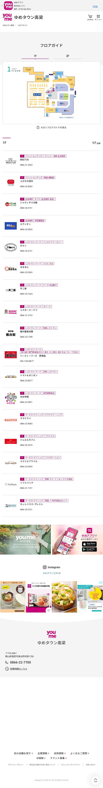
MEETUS (24, 159)
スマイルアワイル (28, 461)
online (90, 17)
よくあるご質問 (78, 753)
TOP (95, 780)
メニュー (98, 17)
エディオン (25, 224)
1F (35, 56)
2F (67, 56)
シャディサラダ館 (28, 202)
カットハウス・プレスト (31, 504)
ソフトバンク (26, 483)
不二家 (23, 288)
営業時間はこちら (18, 669)
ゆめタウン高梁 (8, 25)
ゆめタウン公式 (50, 573)
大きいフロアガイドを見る (53, 127)
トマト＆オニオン (28, 375)
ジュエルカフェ (27, 440)
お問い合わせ (90, 765)
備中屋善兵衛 (26, 331)
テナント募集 (57, 758)
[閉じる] (2, 5)
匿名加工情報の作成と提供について (42, 765)
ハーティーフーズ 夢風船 (33, 356)
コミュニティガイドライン (70, 765)
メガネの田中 (26, 181)
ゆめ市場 (24, 397)
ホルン (23, 245)
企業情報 (42, 753)
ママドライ (25, 418)
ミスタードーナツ (28, 310)
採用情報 (59, 753)
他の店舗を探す (22, 753)
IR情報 (39, 758)
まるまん (24, 267)
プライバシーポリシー (16, 765)
